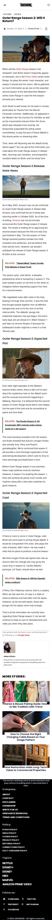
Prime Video (31, 76)
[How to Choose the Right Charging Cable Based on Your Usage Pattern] (26, 723)
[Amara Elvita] (9, 647)
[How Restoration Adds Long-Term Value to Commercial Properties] (26, 756)
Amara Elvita (33, 29)
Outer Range (22, 68)
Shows (7, 14)
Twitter (31, 899)
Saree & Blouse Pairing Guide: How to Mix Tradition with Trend (26, 705)
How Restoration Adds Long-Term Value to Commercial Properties (26, 769)
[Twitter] (23, 899)
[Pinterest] (4, 904)
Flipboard (13, 899)
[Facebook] (4, 909)
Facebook (13, 909)
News (17, 14)
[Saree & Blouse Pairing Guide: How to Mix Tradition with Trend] (26, 692)
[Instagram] (22, 904)
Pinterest (13, 904)
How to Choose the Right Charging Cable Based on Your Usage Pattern (26, 737)
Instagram (32, 904)
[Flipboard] (4, 899)
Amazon (16, 220)
